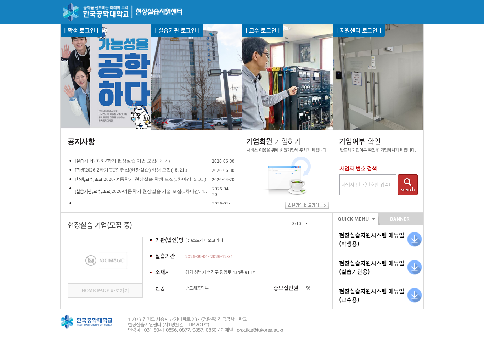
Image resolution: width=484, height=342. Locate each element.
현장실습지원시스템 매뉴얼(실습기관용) (371, 267)
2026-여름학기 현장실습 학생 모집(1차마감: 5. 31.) (155, 179)
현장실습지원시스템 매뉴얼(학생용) (371, 239)
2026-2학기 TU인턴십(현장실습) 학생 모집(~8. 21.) (136, 170)
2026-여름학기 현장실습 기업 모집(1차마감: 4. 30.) (160, 191)
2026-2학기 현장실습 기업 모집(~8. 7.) (131, 160)
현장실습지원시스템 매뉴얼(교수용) (371, 295)
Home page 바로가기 (105, 290)
